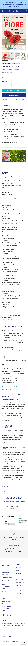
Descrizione (6, 106)
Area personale (6, 569)
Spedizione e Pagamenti (5, 573)
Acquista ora (14, 95)
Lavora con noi (20, 570)
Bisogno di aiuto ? (21, 99)
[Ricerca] (5, 11)
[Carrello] (25, 11)
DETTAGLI (5, 486)
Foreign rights (19, 579)
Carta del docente (7, 577)
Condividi (4, 99)
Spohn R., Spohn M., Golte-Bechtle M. (11, 63)
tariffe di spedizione (11, 551)
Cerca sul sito (5, 565)
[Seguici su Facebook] (3, 615)
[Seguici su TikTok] (10, 615)
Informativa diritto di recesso (21, 592)
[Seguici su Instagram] (7, 615)
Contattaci (5, 592)
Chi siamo (18, 567)
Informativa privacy (19, 586)
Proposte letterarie (18, 575)
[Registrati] (24, 630)
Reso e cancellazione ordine (6, 586)
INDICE (4, 491)
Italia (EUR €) (6, 636)
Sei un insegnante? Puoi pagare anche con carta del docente (14, 5)
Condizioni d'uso (20, 582)
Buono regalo (5, 581)
